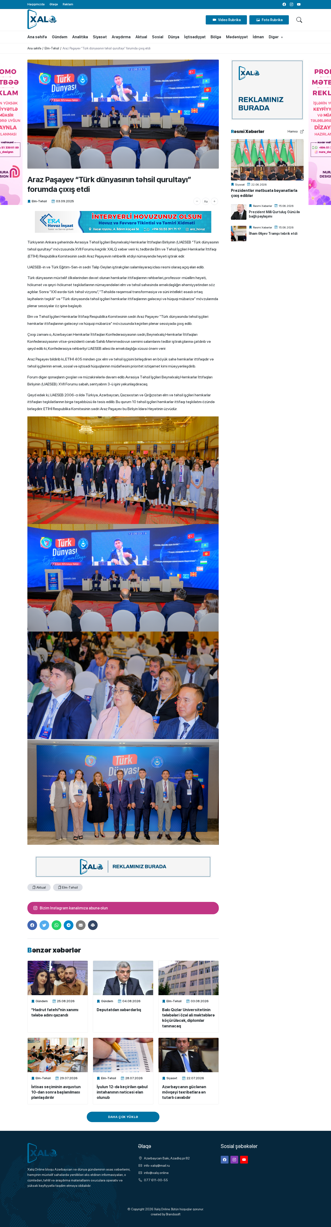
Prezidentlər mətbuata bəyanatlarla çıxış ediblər (264, 193)
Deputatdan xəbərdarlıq (119, 1010)
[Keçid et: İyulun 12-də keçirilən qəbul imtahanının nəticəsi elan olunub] (123, 1055)
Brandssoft (173, 1214)
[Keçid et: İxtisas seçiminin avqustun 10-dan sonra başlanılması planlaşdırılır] (58, 1055)
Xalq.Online (162, 1209)
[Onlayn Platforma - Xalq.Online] (51, 1153)
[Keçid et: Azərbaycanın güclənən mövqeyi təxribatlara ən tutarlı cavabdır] (188, 1055)
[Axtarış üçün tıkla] (299, 20)
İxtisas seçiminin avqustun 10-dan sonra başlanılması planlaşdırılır (56, 1092)
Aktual (41, 887)
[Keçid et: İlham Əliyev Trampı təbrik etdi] (238, 233)
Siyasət (171, 1078)
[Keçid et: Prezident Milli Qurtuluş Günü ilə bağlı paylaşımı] (238, 212)
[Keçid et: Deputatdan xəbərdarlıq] (123, 978)
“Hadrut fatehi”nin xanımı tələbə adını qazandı (54, 1012)
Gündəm (42, 1001)
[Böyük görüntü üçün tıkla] (123, 114)
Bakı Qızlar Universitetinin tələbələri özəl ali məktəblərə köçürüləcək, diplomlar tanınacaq (188, 1018)
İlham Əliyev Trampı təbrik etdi (273, 233)
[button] (197, 201)
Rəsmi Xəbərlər (262, 205)
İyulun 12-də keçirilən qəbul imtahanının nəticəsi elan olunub (122, 1092)
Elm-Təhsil (39, 201)
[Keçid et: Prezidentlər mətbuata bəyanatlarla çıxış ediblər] (267, 159)
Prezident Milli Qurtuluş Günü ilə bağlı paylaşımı (274, 214)
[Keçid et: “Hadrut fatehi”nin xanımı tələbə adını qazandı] (58, 978)
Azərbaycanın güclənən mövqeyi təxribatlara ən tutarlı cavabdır (184, 1092)
